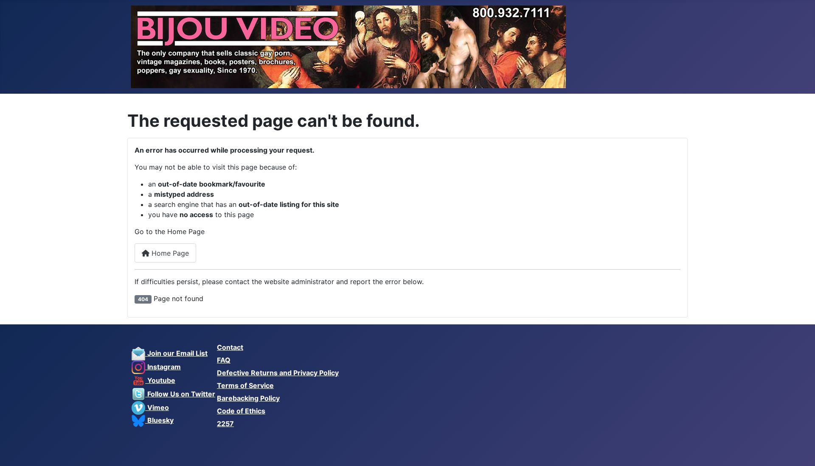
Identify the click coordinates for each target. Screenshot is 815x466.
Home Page (169, 253)
